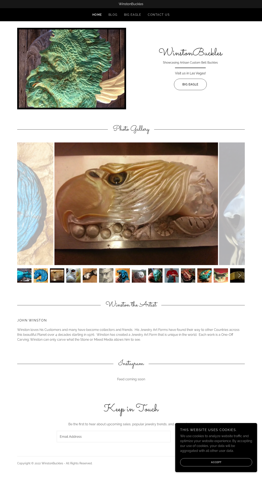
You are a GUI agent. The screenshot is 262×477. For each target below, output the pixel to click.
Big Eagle (190, 84)
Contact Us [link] (159, 14)
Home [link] (97, 14)
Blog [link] (112, 14)
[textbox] (113, 436)
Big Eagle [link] (132, 14)
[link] (190, 54)
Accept (216, 462)
